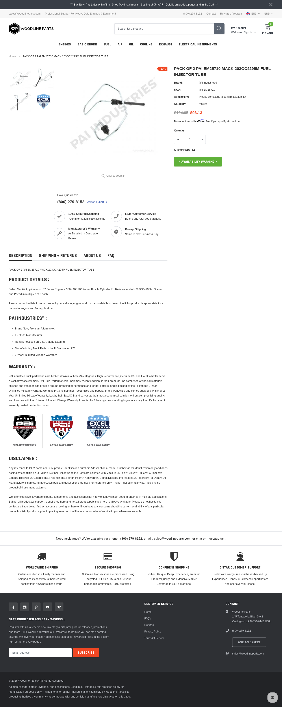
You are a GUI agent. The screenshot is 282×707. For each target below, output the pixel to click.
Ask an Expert (95, 202)
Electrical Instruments (198, 44)
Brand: (178, 82)
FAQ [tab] (111, 255)
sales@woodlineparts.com (25, 13)
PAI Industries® (208, 82)
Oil (131, 44)
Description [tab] (20, 255)
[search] (219, 28)
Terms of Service (154, 638)
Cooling (146, 44)
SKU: (177, 89)
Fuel (107, 44)
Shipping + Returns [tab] (58, 255)
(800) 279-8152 (70, 201)
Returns (149, 625)
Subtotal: (179, 150)
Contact (211, 13)
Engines (65, 44)
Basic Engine (88, 44)
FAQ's (147, 618)
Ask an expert (249, 642)
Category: (180, 103)
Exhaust (165, 44)
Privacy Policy (152, 631)
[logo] (31, 28)
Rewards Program (231, 13)
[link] (20, 78)
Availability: (181, 96)
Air (120, 44)
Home (12, 56)
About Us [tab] (92, 255)
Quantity (179, 130)
